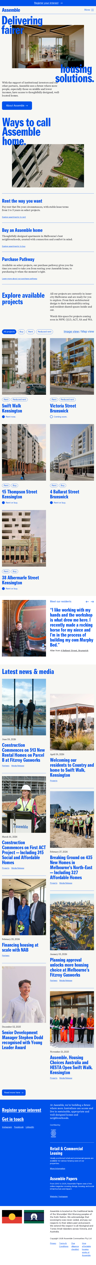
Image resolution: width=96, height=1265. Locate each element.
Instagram (7, 1127)
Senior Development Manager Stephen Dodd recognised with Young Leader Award (22, 1040)
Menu (87, 10)
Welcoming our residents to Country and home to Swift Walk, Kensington (72, 767)
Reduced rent (44, 332)
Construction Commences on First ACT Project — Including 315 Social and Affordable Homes (24, 853)
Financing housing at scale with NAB (20, 947)
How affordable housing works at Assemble (86, 1250)
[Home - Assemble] (11, 10)
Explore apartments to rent (14, 217)
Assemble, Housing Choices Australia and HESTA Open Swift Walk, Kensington (71, 1065)
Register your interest (46, 3)
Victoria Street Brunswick (63, 408)
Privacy (53, 1244)
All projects (9, 332)
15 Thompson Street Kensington (19, 494)
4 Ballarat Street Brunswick (64, 494)
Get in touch (13, 1119)
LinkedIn (30, 1127)
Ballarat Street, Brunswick (75, 651)
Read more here (12, 1093)
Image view (71, 331)
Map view (87, 331)
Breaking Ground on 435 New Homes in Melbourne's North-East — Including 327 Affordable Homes (71, 868)
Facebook (19, 1127)
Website (54, 1197)
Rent (30, 332)
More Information (57, 1169)
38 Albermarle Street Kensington (20, 580)
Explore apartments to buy (13, 246)
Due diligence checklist (75, 1247)
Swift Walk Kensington (12, 408)
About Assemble (15, 106)
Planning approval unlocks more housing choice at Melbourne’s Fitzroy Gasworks (69, 967)
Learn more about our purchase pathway (19, 279)
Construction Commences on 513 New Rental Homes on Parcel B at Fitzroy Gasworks (23, 752)
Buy (21, 332)
